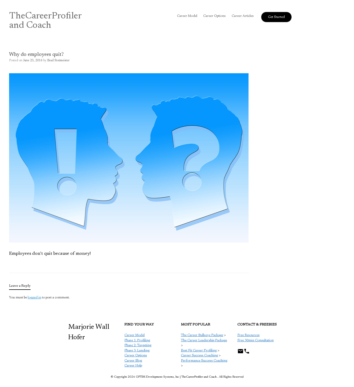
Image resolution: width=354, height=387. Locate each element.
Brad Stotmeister (58, 60)
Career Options (214, 16)
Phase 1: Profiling (137, 340)
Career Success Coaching (199, 355)
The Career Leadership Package (204, 340)
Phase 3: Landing (137, 350)
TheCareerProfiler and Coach (45, 21)
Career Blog (133, 360)
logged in (34, 297)
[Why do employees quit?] (129, 241)
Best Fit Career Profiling (199, 350)
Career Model (187, 16)
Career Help (133, 365)
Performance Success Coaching (204, 360)
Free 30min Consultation (255, 340)
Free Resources (248, 335)
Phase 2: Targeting (137, 345)
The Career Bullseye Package (202, 335)
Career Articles (243, 16)
